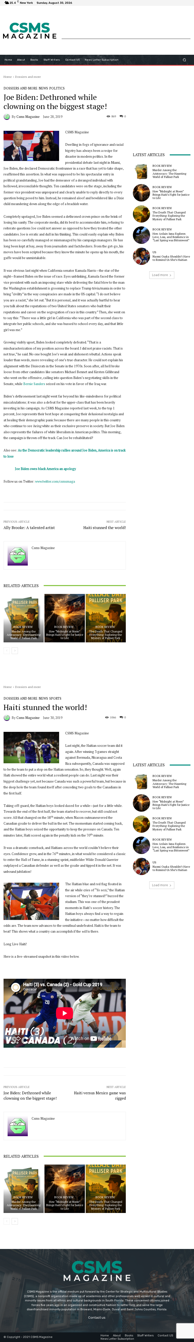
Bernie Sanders (34, 384)
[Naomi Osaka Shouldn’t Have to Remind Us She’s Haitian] (141, 256)
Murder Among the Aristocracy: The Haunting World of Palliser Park (23, 635)
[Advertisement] (126, 27)
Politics (57, 88)
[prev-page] (7, 650)
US (154, 252)
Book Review (23, 627)
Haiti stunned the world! (104, 527)
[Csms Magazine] (8, 116)
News (43, 88)
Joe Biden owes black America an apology (45, 468)
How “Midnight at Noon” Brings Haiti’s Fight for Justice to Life (64, 635)
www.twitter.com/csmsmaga (55, 481)
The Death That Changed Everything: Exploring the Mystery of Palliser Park (105, 635)
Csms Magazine (28, 116)
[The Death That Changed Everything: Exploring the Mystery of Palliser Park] (106, 618)
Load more (160, 275)
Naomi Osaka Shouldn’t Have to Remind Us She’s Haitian (171, 258)
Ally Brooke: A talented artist (29, 527)
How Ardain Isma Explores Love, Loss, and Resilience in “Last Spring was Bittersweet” (171, 237)
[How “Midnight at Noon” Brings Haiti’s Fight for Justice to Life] (64, 618)
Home (8, 77)
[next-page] (15, 650)
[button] (184, 60)
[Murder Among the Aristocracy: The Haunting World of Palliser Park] (24, 618)
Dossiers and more (28, 77)
